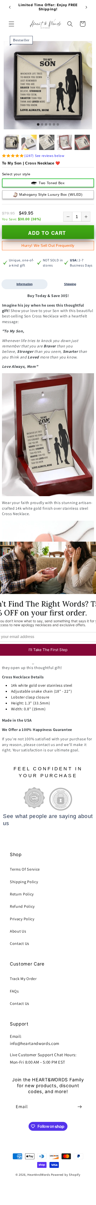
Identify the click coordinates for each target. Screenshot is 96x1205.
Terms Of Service (25, 869)
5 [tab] (54, 124)
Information (24, 284)
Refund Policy (22, 906)
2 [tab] (42, 124)
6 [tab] (58, 124)
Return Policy (22, 894)
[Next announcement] (86, 7)
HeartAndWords (38, 1175)
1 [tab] (38, 124)
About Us (18, 931)
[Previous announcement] (9, 7)
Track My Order (23, 978)
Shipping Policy (24, 881)
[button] (11, 24)
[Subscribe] (79, 1107)
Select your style (16, 174)
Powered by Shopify (66, 1175)
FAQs (14, 991)
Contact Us (19, 943)
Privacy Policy (22, 919)
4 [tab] (50, 124)
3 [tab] (46, 124)
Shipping (70, 284)
